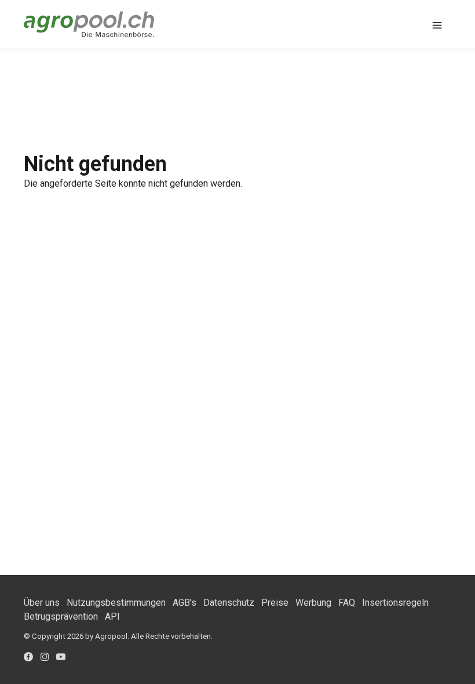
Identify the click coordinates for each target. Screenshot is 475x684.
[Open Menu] (437, 24)
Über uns (42, 602)
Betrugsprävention (61, 616)
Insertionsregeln (395, 602)
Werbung (313, 602)
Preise (274, 602)
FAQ (346, 602)
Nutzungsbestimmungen (116, 602)
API (112, 616)
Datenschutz (228, 602)
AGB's (184, 602)
